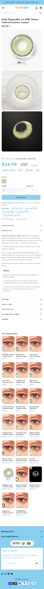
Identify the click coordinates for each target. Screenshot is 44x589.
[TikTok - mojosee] (2, 574)
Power (4, 186)
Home (3, 159)
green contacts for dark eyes (23, 263)
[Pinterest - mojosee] (8, 574)
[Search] (40, 13)
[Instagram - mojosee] (5, 574)
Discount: (6, 208)
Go (36, 563)
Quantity (30, 186)
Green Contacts (10, 159)
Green (4, 181)
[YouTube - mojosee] (12, 574)
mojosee (25, 579)
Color (4, 177)
